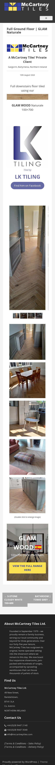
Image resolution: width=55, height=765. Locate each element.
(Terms (22, 743)
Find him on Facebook (27, 185)
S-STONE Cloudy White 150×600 (13, 600)
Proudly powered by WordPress (19, 761)
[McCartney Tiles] (26, 6)
